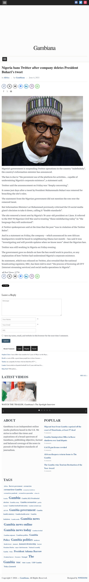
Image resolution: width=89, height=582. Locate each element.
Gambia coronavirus (28, 502)
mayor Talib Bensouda (21, 547)
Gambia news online (18, 524)
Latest (19, 349)
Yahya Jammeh (10, 566)
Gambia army (14, 502)
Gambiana (44, 47)
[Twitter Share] (9, 86)
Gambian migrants (9, 535)
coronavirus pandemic (10, 493)
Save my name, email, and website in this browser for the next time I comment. (36, 336)
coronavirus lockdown (29, 490)
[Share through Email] (15, 86)
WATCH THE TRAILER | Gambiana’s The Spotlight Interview (28, 404)
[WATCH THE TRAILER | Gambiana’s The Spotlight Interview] (19, 391)
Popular (26, 349)
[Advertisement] (44, 25)
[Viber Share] (32, 86)
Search (34, 349)
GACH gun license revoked (55, 447)
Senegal (24, 557)
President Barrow (9, 557)
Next (86, 411)
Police (11, 552)
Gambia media (15, 519)
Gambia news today (17, 529)
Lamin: (4, 365)
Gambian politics (22, 535)
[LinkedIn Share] (26, 86)
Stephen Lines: (6, 355)
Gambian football (37, 531)
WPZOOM (82, 577)
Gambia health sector (23, 514)
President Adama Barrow (28, 551)
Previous (3, 411)
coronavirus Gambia (13, 489)
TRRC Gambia (26, 563)
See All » (83, 376)
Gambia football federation (18, 506)
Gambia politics (22, 539)
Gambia (15, 497)
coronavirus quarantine (26, 493)
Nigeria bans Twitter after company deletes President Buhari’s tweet (40, 69)
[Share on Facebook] (3, 91)
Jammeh (15, 544)
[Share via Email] (11, 91)
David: (4, 358)
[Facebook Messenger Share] (20, 86)
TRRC (18, 562)
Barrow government (15, 486)
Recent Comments (9, 349)
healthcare (37, 540)
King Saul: (5, 369)
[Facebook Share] (4, 86)
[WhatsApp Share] (37, 86)
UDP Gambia (37, 562)
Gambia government (22, 510)
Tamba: (4, 362)
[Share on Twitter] (7, 91)
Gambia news (30, 518)
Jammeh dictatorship (27, 544)
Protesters (18, 557)
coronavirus (28, 486)
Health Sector (8, 544)
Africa (6, 77)
